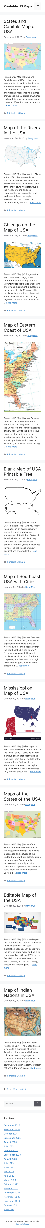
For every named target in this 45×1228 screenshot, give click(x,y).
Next (22, 1089)
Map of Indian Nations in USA (19, 992)
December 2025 (12, 1125)
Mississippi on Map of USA (18, 690)
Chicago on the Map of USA (19, 227)
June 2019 (9, 1209)
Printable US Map (16, 113)
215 (15, 1089)
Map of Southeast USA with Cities (22, 579)
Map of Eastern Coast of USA (19, 327)
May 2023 (9, 1171)
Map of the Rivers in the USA (22, 130)
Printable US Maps (18, 6)
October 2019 (11, 1205)
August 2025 (10, 1142)
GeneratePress (22, 1224)
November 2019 (12, 1201)
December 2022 (12, 1192)
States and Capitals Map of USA (20, 26)
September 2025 (12, 1138)
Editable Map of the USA (20, 897)
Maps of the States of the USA (22, 796)
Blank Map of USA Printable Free (22, 471)
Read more (11, 105)
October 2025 (11, 1133)
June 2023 (9, 1167)
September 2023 (12, 1155)
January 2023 (11, 1188)
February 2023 (11, 1184)
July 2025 (9, 1146)
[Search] (37, 1104)
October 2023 (11, 1150)
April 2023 (9, 1176)
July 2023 (9, 1163)
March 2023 (10, 1180)
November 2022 (12, 1197)
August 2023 (10, 1159)
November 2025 (12, 1129)
